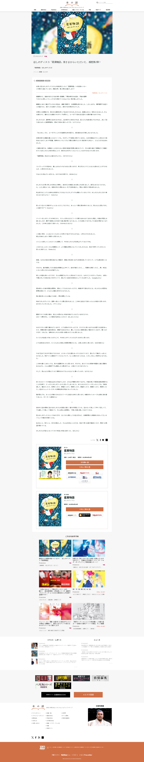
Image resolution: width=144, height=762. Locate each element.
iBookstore (85, 515)
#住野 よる (75, 567)
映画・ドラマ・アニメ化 (78, 9)
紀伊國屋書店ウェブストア (72, 477)
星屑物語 (48, 80)
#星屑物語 (42, 565)
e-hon (85, 477)
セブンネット (97, 473)
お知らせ (34, 720)
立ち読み (83, 462)
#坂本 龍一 (93, 628)
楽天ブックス (85, 473)
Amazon (72, 473)
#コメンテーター (43, 599)
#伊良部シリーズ (57, 599)
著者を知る (43, 9)
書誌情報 (108, 9)
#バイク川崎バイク (77, 594)
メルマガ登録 (88, 695)
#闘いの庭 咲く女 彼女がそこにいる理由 (56, 630)
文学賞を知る (64, 9)
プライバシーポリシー (38, 715)
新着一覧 (49, 713)
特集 (90, 9)
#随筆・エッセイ (43, 72)
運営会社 (34, 718)
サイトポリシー (36, 713)
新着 (35, 9)
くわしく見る (83, 467)
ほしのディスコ (40, 80)
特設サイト (98, 9)
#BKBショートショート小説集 (98, 594)
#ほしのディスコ (48, 565)
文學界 (64, 713)
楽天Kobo (97, 515)
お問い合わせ (36, 723)
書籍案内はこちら (56, 695)
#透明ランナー (86, 628)
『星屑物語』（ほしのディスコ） (100, 93)
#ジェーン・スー (43, 630)
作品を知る (53, 9)
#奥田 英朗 (50, 599)
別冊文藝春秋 (65, 718)
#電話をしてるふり (86, 594)
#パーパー (56, 565)
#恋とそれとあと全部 (83, 567)
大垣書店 (85, 481)
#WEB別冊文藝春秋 (77, 628)
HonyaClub (97, 477)
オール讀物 (65, 715)
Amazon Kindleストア (72, 515)
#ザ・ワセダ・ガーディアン (95, 567)
